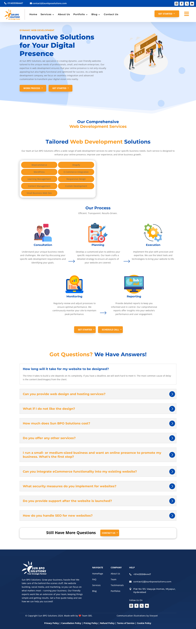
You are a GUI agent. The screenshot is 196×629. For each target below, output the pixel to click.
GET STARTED (165, 13)
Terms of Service (125, 623)
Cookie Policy (144, 623)
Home (33, 14)
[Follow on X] (187, 4)
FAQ (94, 579)
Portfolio (79, 14)
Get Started (59, 88)
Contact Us (111, 14)
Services (46, 14)
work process (31, 88)
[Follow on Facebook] (182, 4)
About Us (64, 14)
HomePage (97, 573)
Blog (94, 14)
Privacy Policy (51, 623)
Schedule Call (110, 329)
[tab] (39, 165)
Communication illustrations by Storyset (137, 615)
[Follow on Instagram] (176, 4)
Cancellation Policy (71, 623)
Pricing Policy (91, 623)
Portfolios (115, 591)
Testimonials (117, 585)
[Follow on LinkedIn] (192, 4)
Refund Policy (107, 623)
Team (113, 579)
